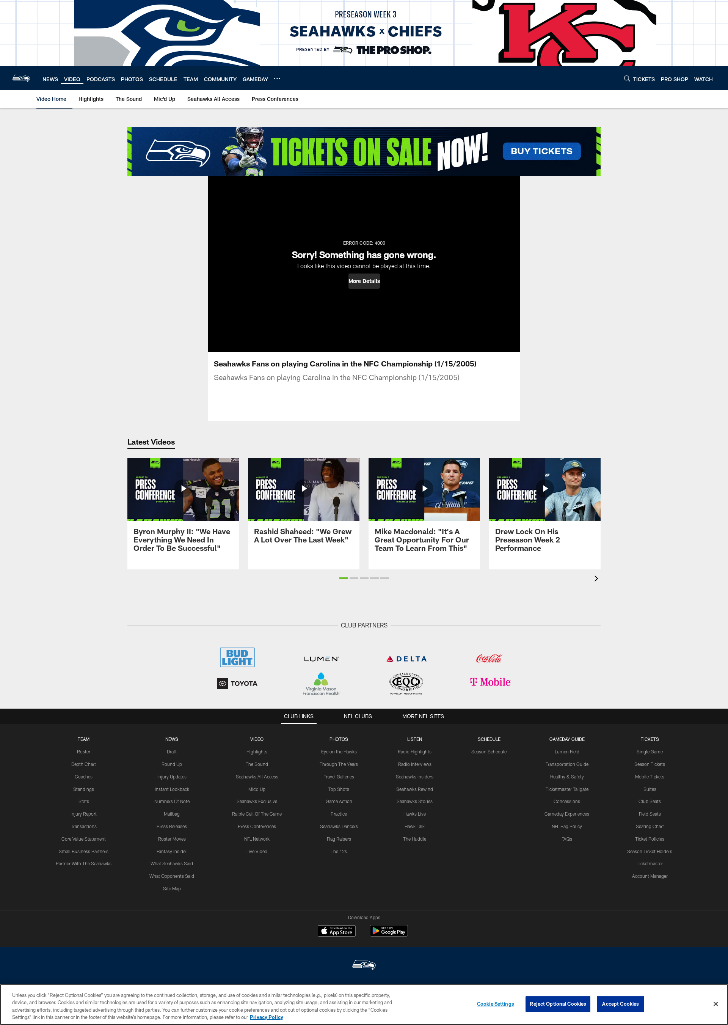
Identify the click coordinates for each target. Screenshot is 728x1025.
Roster (83, 751)
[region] (364, 1004)
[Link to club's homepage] (21, 78)
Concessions (567, 801)
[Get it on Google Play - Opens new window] (388, 934)
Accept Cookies (620, 1004)
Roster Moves (172, 838)
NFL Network (257, 838)
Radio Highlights (414, 751)
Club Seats (650, 801)
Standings (83, 789)
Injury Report (84, 813)
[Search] (627, 78)
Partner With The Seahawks (83, 863)
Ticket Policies (649, 838)
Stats (83, 801)
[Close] (716, 1003)
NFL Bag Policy (567, 826)
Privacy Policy (266, 1017)
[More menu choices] (277, 78)
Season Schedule (489, 751)
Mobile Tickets (649, 776)
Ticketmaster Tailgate (567, 789)
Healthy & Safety (567, 776)
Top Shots (338, 789)
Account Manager (650, 876)
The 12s (339, 851)
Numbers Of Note (172, 801)
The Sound (257, 764)
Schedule (489, 739)
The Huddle (414, 838)
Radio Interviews (414, 764)
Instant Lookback (172, 789)
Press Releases (172, 826)
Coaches (84, 776)
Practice (339, 813)
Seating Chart (650, 826)
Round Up (172, 764)
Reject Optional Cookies (558, 1004)
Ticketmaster (650, 863)
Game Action (339, 801)
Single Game (650, 751)
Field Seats (650, 813)
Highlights (256, 751)
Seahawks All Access (257, 776)
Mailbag (172, 813)
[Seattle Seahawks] (364, 966)
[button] (364, 281)
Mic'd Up (256, 789)
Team (83, 739)
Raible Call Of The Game (257, 813)
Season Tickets (649, 764)
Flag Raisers (339, 838)
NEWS (171, 739)
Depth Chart (83, 764)
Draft (172, 751)
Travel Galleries (339, 776)
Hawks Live (414, 813)
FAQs (567, 838)
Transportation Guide (567, 764)
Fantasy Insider (172, 851)
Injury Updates (172, 776)
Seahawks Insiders (414, 776)
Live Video (256, 851)
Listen (414, 739)
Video (257, 739)
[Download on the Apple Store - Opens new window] (336, 931)
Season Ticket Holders (649, 851)
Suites (649, 789)
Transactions (84, 826)
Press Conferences (257, 826)
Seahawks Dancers (339, 826)
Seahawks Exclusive (257, 801)
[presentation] (598, 579)
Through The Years (339, 764)
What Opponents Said (171, 876)
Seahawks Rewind (414, 789)
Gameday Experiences (566, 813)
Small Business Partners (83, 851)
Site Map (172, 888)
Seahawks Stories (415, 801)
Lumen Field (567, 751)
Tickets (650, 739)
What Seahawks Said (172, 863)
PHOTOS (338, 739)
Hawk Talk (415, 826)
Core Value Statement (83, 838)
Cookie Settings (495, 1004)
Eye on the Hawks (339, 751)
